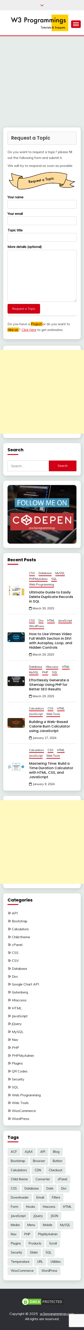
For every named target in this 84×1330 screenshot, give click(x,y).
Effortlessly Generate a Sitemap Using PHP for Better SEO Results (49, 685)
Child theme (21, 937)
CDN (38, 1170)
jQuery (17, 1024)
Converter (43, 1179)
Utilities (56, 1262)
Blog (56, 1152)
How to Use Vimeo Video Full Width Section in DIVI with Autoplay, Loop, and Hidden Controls (50, 640)
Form (14, 1207)
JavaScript (65, 620)
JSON (54, 1216)
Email (40, 1197)
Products (35, 1243)
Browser (39, 1161)
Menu (31, 1225)
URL (40, 1262)
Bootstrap (19, 921)
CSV (32, 573)
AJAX (29, 1152)
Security (18, 1079)
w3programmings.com (57, 1314)
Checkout (55, 1170)
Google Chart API (25, 984)
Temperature (20, 1262)
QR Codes (20, 1071)
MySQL (60, 573)
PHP (45, 672)
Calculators (36, 708)
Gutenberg (20, 992)
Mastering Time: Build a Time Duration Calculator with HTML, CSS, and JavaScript (51, 770)
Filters (56, 1197)
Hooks (30, 1207)
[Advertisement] (42, 80)
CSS (32, 620)
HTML (51, 620)
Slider (34, 1252)
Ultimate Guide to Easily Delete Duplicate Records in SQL (51, 597)
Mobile (47, 1225)
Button (57, 1161)
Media (15, 1225)
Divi (41, 620)
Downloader (20, 1197)
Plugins (17, 1063)
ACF (14, 1152)
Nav (15, 1039)
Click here (29, 330)
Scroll (53, 1243)
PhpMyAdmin (48, 1234)
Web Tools (53, 714)
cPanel (17, 945)
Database (45, 573)
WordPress (36, 626)
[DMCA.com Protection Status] (42, 1301)
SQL (54, 579)
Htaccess (52, 666)
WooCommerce (24, 1111)
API (15, 913)
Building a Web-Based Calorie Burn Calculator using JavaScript (49, 726)
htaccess (49, 1207)
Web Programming (41, 584)
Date (50, 1188)
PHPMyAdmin (38, 579)
